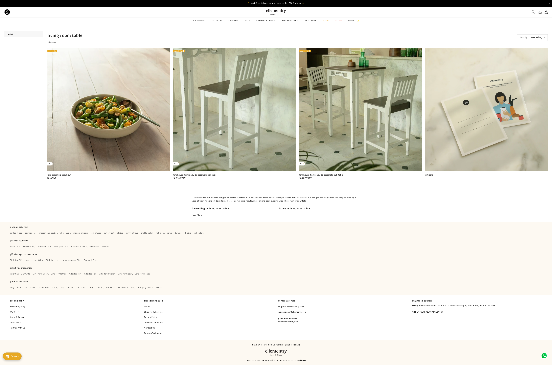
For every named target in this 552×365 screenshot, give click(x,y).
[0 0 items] (546, 12)
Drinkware (123, 288)
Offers (325, 21)
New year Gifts (61, 247)
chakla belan (147, 233)
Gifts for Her (90, 274)
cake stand (199, 233)
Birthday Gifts (17, 260)
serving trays (132, 233)
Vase (54, 288)
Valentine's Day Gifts (20, 274)
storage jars (31, 233)
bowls (170, 233)
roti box (160, 233)
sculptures (96, 233)
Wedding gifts (53, 260)
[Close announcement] (550, 3)
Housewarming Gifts (72, 260)
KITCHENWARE (199, 21)
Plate (20, 288)
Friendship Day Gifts (99, 247)
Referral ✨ (353, 21)
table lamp (65, 233)
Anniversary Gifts (34, 260)
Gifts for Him (75, 274)
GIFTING (338, 21)
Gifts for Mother (59, 274)
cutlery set (109, 233)
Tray (62, 288)
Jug (91, 288)
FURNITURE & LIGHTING (266, 21)
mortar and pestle (48, 233)
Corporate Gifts (79, 247)
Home (10, 34)
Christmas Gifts (44, 247)
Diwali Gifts (29, 247)
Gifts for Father (40, 274)
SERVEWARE (233, 21)
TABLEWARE (216, 21)
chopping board (81, 233)
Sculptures (44, 288)
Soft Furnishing (290, 21)
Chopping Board (145, 288)
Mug (12, 288)
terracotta (111, 288)
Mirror (159, 288)
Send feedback (292, 345)
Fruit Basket (31, 288)
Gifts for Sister (125, 274)
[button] (532, 37)
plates (120, 233)
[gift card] (487, 110)
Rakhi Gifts (15, 247)
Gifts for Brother (107, 274)
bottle (188, 233)
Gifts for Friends (142, 274)
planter (99, 288)
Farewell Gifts (90, 260)
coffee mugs (16, 233)
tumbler (179, 233)
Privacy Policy (265, 360)
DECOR (247, 21)
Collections (310, 21)
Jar (132, 288)
